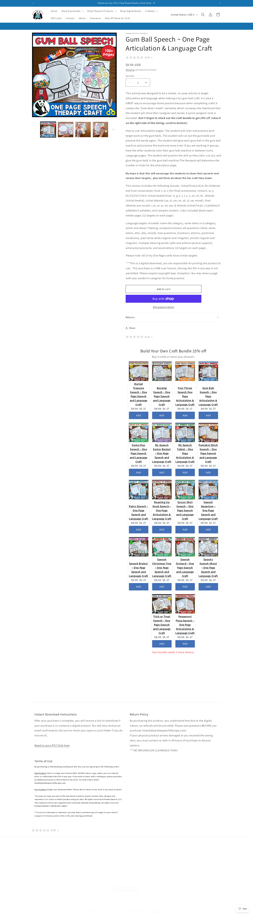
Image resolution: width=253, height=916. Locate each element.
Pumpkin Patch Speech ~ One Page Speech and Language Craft (208, 453)
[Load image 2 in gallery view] (65, 129)
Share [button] (132, 327)
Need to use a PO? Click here (52, 745)
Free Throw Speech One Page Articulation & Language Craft (184, 396)
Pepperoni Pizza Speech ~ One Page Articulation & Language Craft (184, 625)
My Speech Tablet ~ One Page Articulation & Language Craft (184, 453)
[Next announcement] (220, 3)
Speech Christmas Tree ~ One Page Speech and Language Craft (161, 567)
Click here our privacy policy (192, 871)
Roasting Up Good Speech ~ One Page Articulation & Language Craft (161, 510)
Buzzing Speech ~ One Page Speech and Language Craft (162, 396)
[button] (72, 11)
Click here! (161, 868)
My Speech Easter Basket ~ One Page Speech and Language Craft (161, 453)
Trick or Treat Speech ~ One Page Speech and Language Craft (162, 625)
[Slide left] (35, 129)
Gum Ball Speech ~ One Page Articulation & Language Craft (208, 396)
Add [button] (138, 415)
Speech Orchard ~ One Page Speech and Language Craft (185, 567)
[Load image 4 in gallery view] (100, 129)
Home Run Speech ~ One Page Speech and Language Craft (138, 453)
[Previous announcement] (33, 3)
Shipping (130, 69)
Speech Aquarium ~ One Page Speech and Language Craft (208, 510)
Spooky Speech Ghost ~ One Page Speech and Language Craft (208, 567)
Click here (155, 876)
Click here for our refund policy (194, 879)
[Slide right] (113, 129)
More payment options (163, 307)
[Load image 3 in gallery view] (83, 129)
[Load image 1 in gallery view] (48, 129)
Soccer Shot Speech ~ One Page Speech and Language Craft (185, 510)
